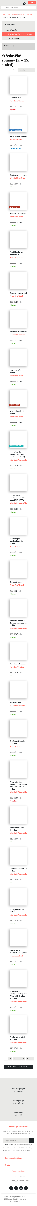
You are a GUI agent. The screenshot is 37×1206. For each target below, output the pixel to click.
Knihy (9, 14)
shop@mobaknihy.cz (20, 1180)
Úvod (3, 14)
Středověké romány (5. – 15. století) (19, 34)
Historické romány (25, 14)
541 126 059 (19, 1176)
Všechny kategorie (13, 38)
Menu (33, 3)
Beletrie (15, 14)
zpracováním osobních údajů (23, 1144)
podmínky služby (21, 1150)
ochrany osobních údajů (9, 1150)
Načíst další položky (17, 1067)
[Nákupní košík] (22, 2)
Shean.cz (18, 1201)
